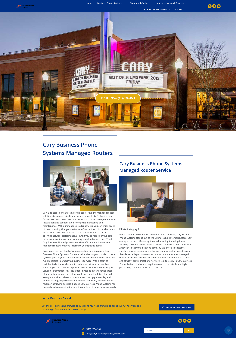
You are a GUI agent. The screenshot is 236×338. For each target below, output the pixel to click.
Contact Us (181, 9)
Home (89, 3)
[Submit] (189, 330)
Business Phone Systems (109, 3)
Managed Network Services (170, 3)
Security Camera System (155, 9)
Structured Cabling (139, 3)
